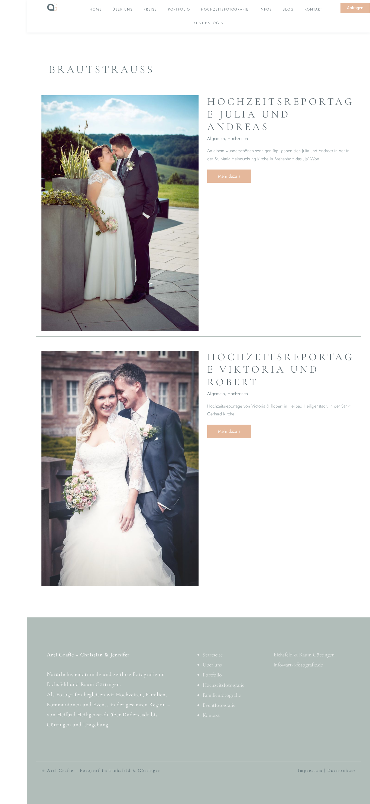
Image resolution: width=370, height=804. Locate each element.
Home (96, 9)
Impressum (310, 770)
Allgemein (216, 138)
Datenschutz (341, 770)
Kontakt (314, 9)
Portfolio (179, 9)
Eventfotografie (219, 705)
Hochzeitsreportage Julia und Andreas (280, 114)
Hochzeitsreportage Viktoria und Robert (280, 369)
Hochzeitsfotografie (225, 9)
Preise (150, 9)
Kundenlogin (209, 22)
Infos (265, 9)
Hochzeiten (238, 138)
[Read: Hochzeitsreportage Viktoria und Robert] (120, 468)
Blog (288, 9)
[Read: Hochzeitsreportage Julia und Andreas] (120, 212)
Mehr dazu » (234, 174)
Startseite (213, 655)
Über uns (123, 9)
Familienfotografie (222, 695)
